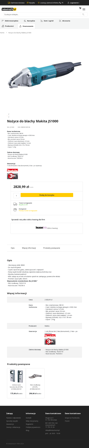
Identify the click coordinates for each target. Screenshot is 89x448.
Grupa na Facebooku (72, 418)
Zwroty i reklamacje (13, 427)
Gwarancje (10, 424)
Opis (13, 248)
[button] (44, 114)
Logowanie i (74, 3)
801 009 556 (49, 423)
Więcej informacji (29, 248)
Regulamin (29, 424)
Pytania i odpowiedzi (13, 418)
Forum (67, 421)
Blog (27, 430)
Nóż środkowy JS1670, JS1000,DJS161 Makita (35, 388)
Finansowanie (28, 26)
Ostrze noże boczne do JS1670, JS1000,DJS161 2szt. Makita (16, 388)
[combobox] (45, 14)
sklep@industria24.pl (52, 430)
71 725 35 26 (49, 427)
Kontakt (28, 418)
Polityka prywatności (33, 427)
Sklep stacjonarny (32, 421)
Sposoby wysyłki (12, 421)
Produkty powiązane (51, 248)
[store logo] (9, 9)
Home (2, 33)
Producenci (9, 26)
